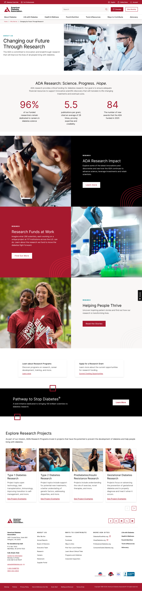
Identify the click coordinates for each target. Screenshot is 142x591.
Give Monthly (131, 9)
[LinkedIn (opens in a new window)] (121, 521)
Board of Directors (43, 544)
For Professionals (28, 2)
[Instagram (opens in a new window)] (116, 521)
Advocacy (134, 17)
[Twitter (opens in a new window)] (127, 521)
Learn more (26, 373)
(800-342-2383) (13, 571)
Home (6, 21)
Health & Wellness (52, 17)
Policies (14, 587)
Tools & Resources (93, 17)
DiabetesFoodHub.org (101, 536)
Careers (39, 555)
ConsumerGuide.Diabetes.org (103, 547)
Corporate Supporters (72, 559)
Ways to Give (69, 544)
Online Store (124, 2)
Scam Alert (54, 587)
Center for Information (14, 556)
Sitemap (6, 587)
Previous (127, 508)
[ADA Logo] (20, 9)
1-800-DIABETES (13, 568)
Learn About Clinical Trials (74, 551)
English (113, 2)
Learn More (121, 402)
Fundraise (68, 540)
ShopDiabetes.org (99, 540)
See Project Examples (17, 499)
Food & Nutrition (72, 17)
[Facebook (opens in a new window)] (111, 521)
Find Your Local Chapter (73, 547)
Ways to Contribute (115, 17)
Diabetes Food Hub (12, 2)
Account (135, 2)
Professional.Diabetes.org (102, 544)
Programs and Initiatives (73, 555)
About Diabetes (10, 17)
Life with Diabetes (30, 17)
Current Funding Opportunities (91, 373)
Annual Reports (42, 540)
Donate (118, 9)
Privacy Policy (24, 587)
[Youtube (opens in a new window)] (132, 521)
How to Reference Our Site (40, 587)
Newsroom (40, 559)
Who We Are (13, 21)
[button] (102, 9)
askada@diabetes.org (14, 564)
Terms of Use (80, 587)
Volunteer (68, 536)
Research (40, 551)
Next (134, 508)
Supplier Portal (42, 562)
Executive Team (42, 547)
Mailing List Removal (67, 587)
